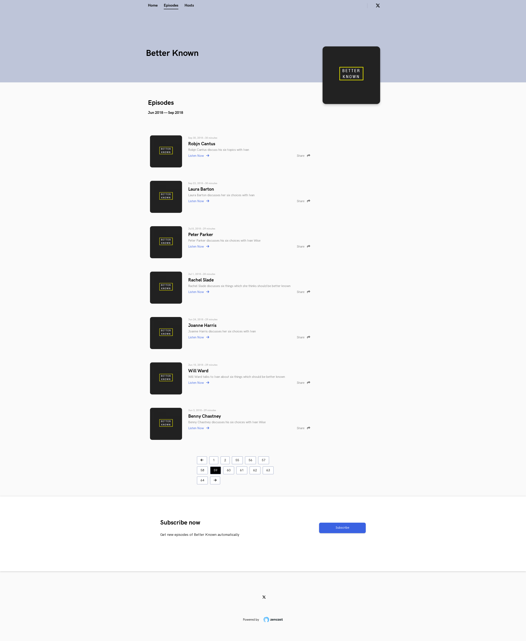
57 (263, 460)
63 (268, 470)
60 (229, 470)
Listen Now (196, 156)
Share (301, 156)
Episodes (171, 5)
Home (153, 5)
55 (237, 460)
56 (250, 460)
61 (242, 470)
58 (202, 470)
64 (202, 480)
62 (255, 470)
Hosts (189, 5)
